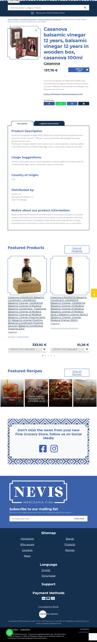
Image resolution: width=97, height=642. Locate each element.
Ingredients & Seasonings (28, 19)
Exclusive (47, 94)
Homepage (27, 538)
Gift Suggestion (56, 94)
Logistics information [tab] (49, 123)
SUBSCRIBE (79, 518)
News (27, 555)
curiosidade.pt (84, 632)
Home (10, 19)
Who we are (27, 544)
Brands (70, 538)
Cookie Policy (25, 629)
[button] (36, 30)
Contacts (27, 550)
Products (16, 19)
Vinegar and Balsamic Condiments (49, 19)
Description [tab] (22, 123)
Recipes (70, 550)
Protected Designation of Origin (72, 94)
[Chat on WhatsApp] (9, 632)
